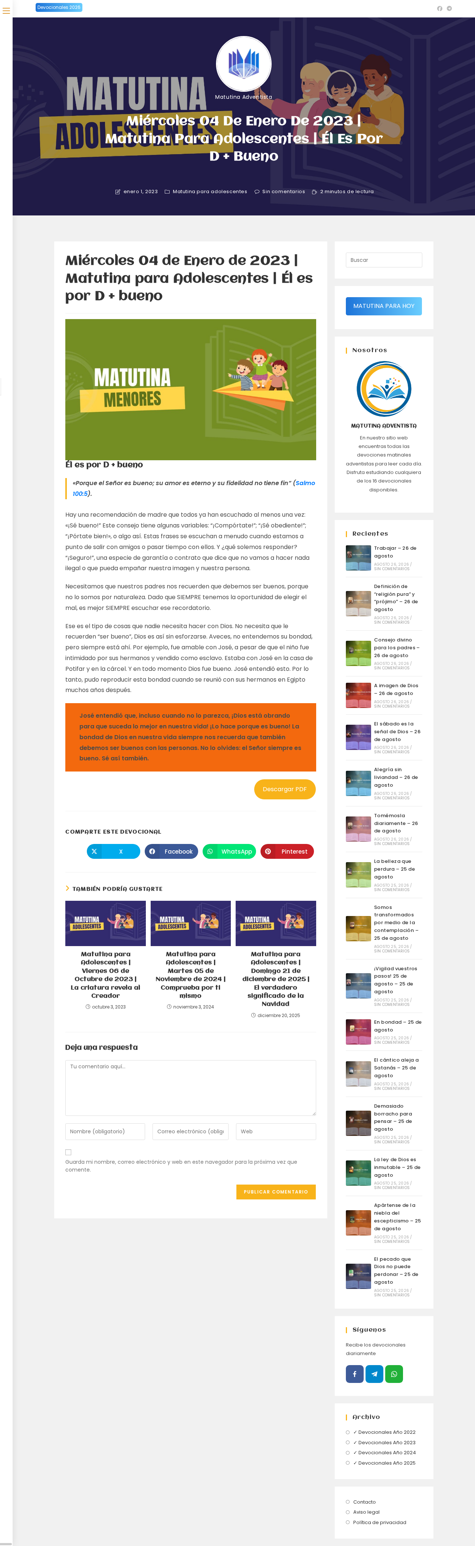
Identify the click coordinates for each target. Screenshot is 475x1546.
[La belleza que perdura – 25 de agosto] (358, 874)
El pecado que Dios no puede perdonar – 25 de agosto (396, 1271)
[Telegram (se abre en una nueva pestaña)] (448, 8)
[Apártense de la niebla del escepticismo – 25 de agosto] (358, 1222)
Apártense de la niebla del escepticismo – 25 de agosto (397, 1217)
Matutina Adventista (243, 97)
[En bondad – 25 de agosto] (358, 1032)
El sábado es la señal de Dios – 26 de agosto (397, 731)
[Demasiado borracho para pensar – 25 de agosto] (358, 1123)
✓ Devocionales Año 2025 (384, 1463)
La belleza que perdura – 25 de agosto (394, 869)
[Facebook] (355, 1374)
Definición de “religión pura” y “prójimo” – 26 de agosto (396, 598)
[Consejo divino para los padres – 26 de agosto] (358, 653)
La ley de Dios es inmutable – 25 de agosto (397, 1167)
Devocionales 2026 (59, 7)
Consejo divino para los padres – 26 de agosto (397, 647)
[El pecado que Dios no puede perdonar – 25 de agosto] (358, 1276)
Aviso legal (366, 1512)
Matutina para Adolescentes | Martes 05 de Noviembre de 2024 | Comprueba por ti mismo (191, 975)
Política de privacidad (379, 1522)
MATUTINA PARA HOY (384, 306)
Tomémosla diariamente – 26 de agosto (396, 823)
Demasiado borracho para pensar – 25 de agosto (393, 1117)
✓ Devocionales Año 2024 (384, 1452)
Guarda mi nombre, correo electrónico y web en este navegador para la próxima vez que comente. (181, 1165)
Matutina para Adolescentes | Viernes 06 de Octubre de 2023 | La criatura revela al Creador (105, 975)
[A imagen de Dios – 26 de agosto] (358, 695)
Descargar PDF (285, 789)
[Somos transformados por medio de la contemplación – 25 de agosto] (358, 928)
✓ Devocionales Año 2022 (384, 1432)
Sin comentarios (283, 191)
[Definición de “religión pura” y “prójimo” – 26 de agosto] (358, 603)
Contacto (364, 1502)
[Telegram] (374, 1374)
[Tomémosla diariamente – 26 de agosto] (358, 829)
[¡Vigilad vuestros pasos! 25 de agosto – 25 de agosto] (358, 985)
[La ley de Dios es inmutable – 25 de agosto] (358, 1173)
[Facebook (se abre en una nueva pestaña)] (440, 8)
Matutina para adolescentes (210, 191)
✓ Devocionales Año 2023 (384, 1442)
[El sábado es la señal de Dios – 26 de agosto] (358, 737)
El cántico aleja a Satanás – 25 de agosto (396, 1067)
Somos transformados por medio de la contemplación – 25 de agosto (396, 923)
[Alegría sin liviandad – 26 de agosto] (358, 783)
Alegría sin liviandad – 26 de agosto (396, 777)
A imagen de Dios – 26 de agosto (396, 689)
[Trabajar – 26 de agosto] (358, 558)
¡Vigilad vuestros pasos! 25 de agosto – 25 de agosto (395, 980)
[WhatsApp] (394, 1374)
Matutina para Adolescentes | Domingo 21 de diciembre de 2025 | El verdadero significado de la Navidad (275, 979)
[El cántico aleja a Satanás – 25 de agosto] (358, 1074)
